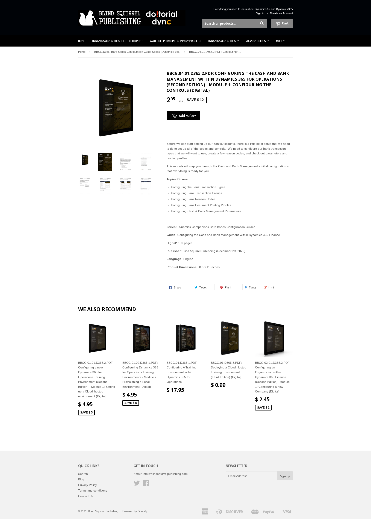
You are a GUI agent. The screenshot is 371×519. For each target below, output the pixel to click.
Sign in (260, 13)
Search (83, 473)
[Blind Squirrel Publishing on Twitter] (137, 484)
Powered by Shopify (134, 511)
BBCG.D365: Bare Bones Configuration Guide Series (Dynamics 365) (137, 51)
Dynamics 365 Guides (222, 41)
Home (81, 41)
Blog (81, 479)
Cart (285, 23)
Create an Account (281, 13)
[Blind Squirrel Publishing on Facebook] (146, 484)
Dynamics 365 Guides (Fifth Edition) (116, 41)
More (279, 41)
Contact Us (85, 496)
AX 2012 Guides (256, 41)
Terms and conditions (92, 490)
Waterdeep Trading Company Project (175, 41)
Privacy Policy (87, 485)
